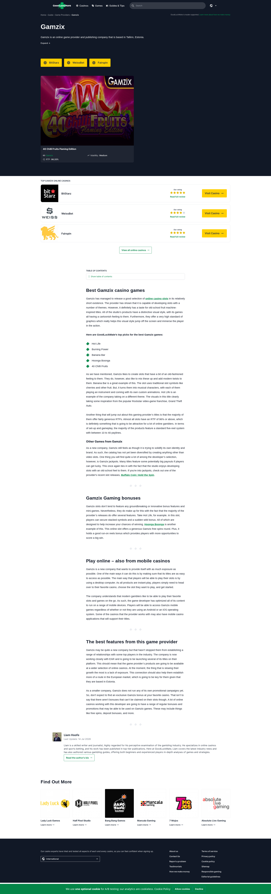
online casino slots (156, 298)
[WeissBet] (49, 213)
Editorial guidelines (211, 876)
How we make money (179, 871)
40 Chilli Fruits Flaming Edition (59, 149)
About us (173, 851)
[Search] (133, 5)
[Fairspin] (49, 233)
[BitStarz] (49, 193)
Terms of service (210, 851)
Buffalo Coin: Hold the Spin (137, 475)
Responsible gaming (211, 871)
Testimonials (175, 866)
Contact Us (174, 856)
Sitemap (205, 866)
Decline (199, 889)
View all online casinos (134, 250)
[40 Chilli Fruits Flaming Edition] (87, 111)
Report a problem (177, 861)
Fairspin (103, 62)
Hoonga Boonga (154, 524)
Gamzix (49, 155)
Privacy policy (208, 856)
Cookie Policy (162, 889)
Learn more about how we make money (214, 15)
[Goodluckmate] (62, 5)
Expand (45, 43)
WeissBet (78, 62)
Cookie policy (208, 861)
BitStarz (54, 62)
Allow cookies (182, 889)
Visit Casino (216, 194)
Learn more (49, 825)
